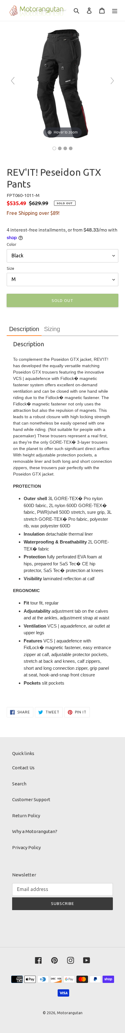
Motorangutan (70, 1013)
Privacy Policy (26, 847)
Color (11, 244)
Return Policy (26, 815)
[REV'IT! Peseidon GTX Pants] (54, 148)
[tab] (24, 329)
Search (19, 783)
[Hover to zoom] (62, 83)
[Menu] (114, 10)
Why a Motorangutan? (34, 831)
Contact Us (23, 767)
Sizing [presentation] (52, 329)
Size (10, 268)
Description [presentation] (24, 329)
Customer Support (31, 799)
